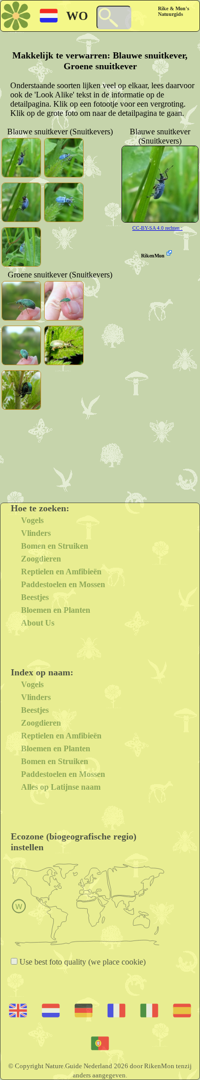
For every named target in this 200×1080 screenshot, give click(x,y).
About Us (37, 622)
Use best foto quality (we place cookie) (81, 961)
